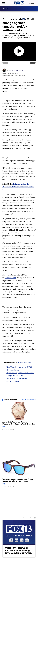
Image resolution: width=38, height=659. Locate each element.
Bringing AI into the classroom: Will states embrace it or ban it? (18, 187)
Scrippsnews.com (24, 362)
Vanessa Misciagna (16, 70)
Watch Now (32, 3)
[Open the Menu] (3, 3)
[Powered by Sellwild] (33, 518)
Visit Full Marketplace (29, 399)
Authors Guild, (10, 277)
